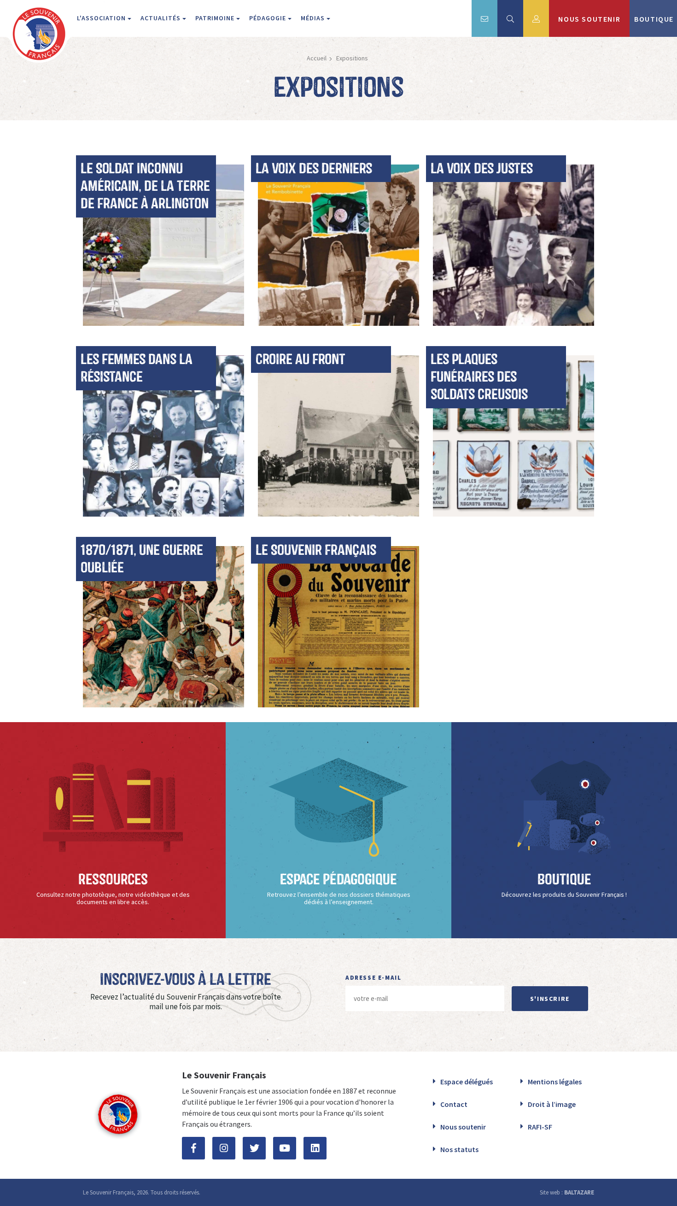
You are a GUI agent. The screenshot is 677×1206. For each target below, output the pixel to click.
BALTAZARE (579, 1192)
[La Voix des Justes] (513, 243)
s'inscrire (550, 998)
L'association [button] (102, 18)
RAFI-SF (540, 1126)
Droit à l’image (552, 1104)
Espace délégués (466, 1081)
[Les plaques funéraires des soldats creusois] (513, 434)
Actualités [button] (161, 18)
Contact (453, 1104)
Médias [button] (314, 18)
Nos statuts (459, 1149)
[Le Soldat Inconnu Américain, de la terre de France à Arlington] (163, 243)
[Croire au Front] (338, 434)
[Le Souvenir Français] (338, 625)
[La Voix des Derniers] (338, 243)
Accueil (317, 58)
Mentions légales (555, 1081)
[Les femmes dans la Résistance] (163, 434)
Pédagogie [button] (268, 18)
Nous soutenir (463, 1126)
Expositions (352, 58)
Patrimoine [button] (215, 18)
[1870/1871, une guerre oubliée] (163, 625)
